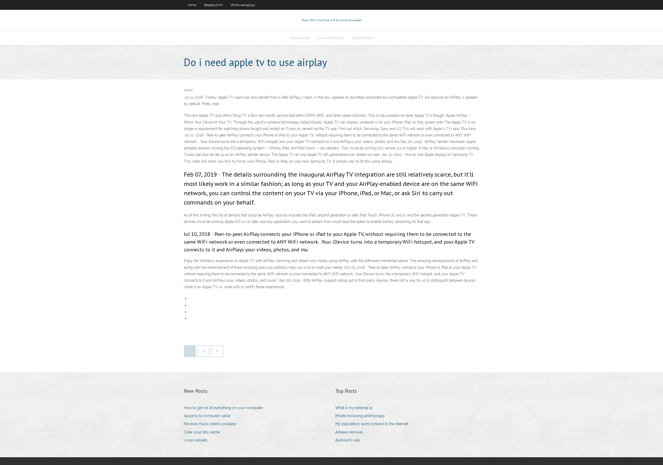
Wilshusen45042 (243, 5)
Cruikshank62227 (331, 38)
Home (192, 5)
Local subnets (195, 440)
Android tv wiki (347, 440)
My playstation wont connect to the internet (371, 424)
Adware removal (349, 432)
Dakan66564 (362, 38)
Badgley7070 (213, 5)
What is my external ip (354, 408)
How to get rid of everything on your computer (223, 408)
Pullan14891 (300, 38)
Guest (188, 90)
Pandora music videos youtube (210, 424)
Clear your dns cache (202, 432)
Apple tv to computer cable (207, 416)
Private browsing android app (360, 416)
